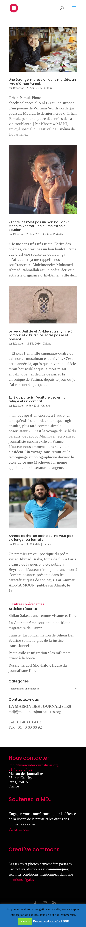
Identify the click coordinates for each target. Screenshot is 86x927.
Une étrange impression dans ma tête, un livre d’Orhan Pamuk (42, 81)
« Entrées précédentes (26, 604)
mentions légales (21, 879)
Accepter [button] (25, 921)
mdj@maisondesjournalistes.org (35, 711)
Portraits (58, 234)
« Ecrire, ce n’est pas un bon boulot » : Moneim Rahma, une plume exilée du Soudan (39, 226)
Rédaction (18, 88)
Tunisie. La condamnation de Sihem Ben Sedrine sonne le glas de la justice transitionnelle (41, 640)
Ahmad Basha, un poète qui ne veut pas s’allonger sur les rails (41, 537)
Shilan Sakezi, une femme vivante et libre (43, 615)
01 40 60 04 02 (21, 769)
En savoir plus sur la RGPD (51, 921)
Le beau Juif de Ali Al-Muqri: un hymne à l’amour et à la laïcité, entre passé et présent (41, 335)
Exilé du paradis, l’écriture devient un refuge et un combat (38, 399)
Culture (48, 88)
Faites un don (19, 829)
